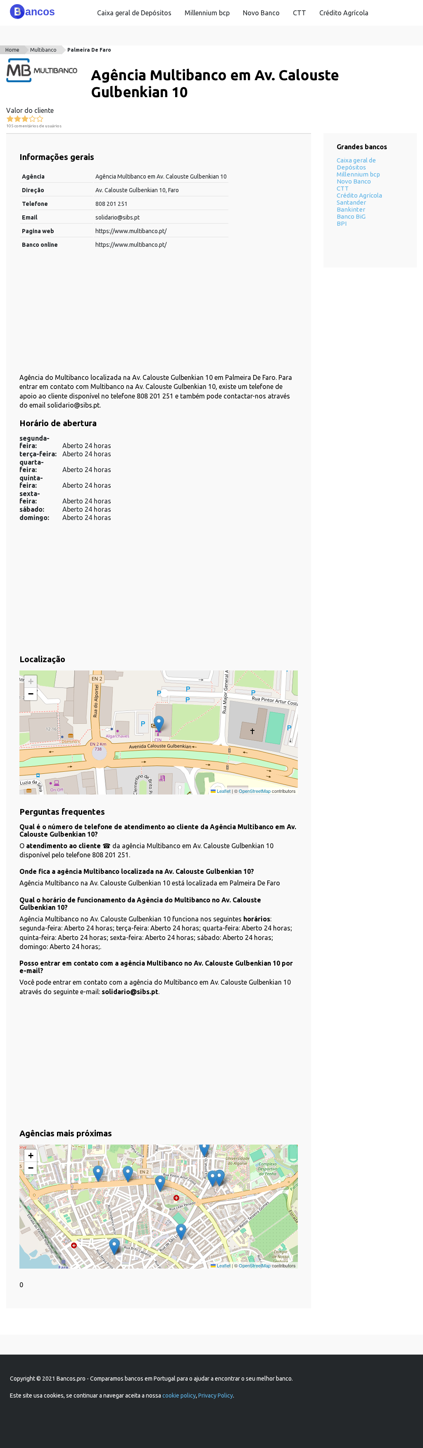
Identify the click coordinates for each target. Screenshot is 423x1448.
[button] (159, 724)
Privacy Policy (215, 1395)
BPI (342, 223)
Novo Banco (261, 13)
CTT (299, 13)
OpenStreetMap (255, 790)
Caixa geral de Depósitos (134, 13)
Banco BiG (351, 216)
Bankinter (351, 209)
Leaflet (223, 790)
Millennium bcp (207, 13)
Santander (351, 202)
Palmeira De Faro (89, 49)
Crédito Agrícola (343, 13)
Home (12, 49)
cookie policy (179, 1395)
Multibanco (43, 49)
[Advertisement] (158, 315)
